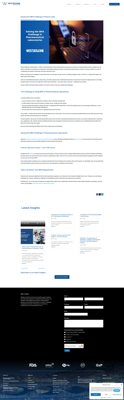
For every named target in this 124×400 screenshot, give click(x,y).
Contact (102, 4)
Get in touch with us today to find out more (43, 183)
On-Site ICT (69, 337)
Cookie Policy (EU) (32, 384)
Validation (68, 339)
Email (66, 311)
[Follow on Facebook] (97, 194)
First (65, 301)
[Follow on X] (100, 194)
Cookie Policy (103, 397)
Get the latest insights (62, 276)
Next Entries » (41, 268)
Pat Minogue (25, 19)
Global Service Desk (71, 341)
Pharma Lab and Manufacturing (11, 381)
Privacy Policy (109, 397)
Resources (86, 4)
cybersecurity (78, 139)
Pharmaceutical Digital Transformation (75, 332)
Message (67, 318)
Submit (67, 350)
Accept (95, 394)
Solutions (69, 4)
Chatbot (117, 390)
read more (24, 263)
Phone (86, 304)
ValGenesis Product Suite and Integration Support (10, 388)
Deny (106, 394)
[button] (121, 384)
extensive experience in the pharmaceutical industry (39, 139)
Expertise (78, 4)
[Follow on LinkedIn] (102, 194)
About (95, 4)
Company (66, 304)
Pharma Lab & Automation (72, 334)
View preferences (117, 394)
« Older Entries (24, 268)
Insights (30, 380)
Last (85, 301)
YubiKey (32, 153)
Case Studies (31, 382)
